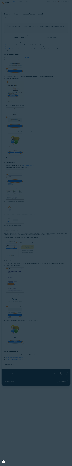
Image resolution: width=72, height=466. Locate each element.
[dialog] (36, 233)
